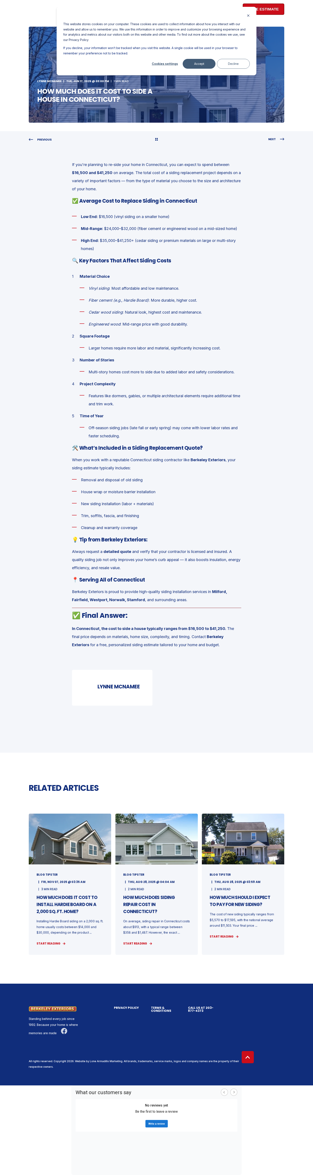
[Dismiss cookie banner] (248, 16)
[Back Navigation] (156, 140)
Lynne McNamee (49, 81)
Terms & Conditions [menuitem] (161, 1009)
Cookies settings (165, 63)
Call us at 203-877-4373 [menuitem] (200, 1009)
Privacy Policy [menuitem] (126, 1008)
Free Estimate (263, 9)
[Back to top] (248, 1057)
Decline (233, 63)
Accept (199, 63)
